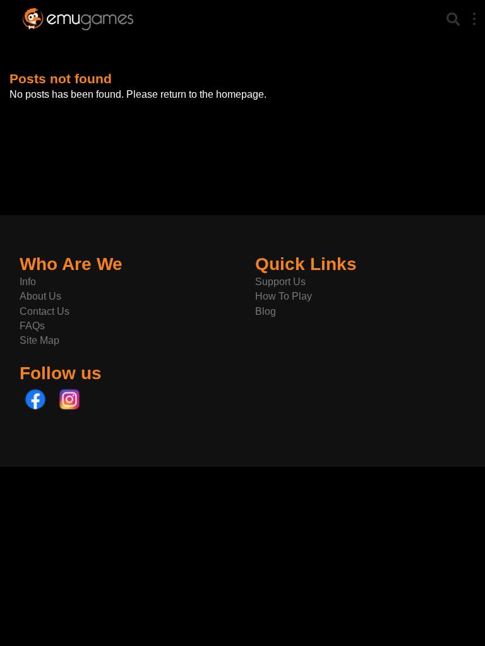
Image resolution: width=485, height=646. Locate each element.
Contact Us (44, 311)
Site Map (39, 340)
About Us (40, 296)
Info (28, 281)
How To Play (283, 296)
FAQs (32, 325)
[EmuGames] (78, 17)
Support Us (280, 281)
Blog (265, 311)
